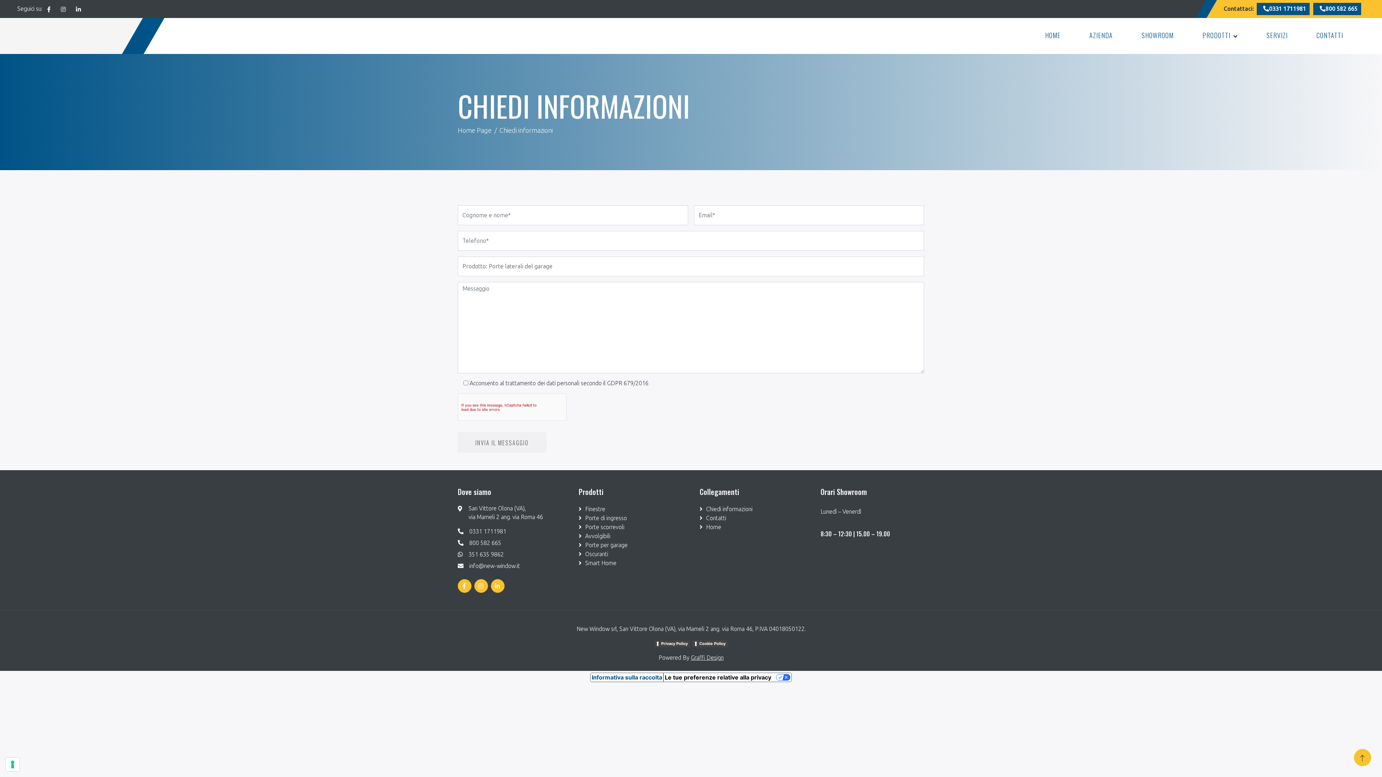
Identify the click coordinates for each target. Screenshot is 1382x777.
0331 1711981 (487, 531)
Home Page (475, 131)
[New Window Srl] (71, 36)
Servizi (1277, 35)
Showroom (1158, 35)
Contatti (1329, 35)
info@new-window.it (494, 566)
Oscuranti (596, 554)
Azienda (1101, 35)
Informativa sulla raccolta (627, 677)
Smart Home (601, 563)
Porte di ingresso (606, 518)
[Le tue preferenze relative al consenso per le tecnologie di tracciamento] (12, 764)
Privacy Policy (674, 643)
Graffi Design (707, 657)
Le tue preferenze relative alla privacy (718, 677)
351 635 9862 (486, 554)
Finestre (595, 509)
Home (1053, 35)
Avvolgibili (597, 536)
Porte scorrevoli (604, 527)
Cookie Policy (712, 643)
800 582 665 (485, 543)
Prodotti (1216, 35)
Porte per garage (606, 545)
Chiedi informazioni (729, 509)
